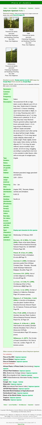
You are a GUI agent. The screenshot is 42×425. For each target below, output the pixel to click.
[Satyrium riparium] (11, 22)
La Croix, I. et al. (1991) (21, 290)
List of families (13, 8)
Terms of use (21, 424)
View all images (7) (18, 15)
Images (15, 382)
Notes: (5, 163)
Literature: (7, 240)
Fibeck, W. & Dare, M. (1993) (22, 253)
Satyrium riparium (20, 357)
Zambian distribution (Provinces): (7, 201)
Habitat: (6, 172)
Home (5, 8)
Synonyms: (7, 89)
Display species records (22, 80)
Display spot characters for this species (25, 230)
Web (10, 382)
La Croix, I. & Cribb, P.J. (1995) (23, 282)
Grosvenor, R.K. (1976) (21, 273)
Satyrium (30, 8)
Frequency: (7, 96)
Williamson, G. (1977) (20, 338)
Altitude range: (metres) (6, 180)
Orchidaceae (22, 8)
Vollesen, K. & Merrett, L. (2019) (24, 323)
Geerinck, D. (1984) (19, 261)
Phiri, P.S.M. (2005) (19, 313)
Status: (5, 99)
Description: (7, 102)
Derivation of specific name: (6, 168)
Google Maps (7, 81)
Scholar (20, 382)
